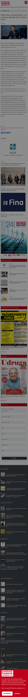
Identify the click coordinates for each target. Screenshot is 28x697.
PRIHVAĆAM (7, 693)
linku (24, 684)
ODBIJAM (17, 693)
